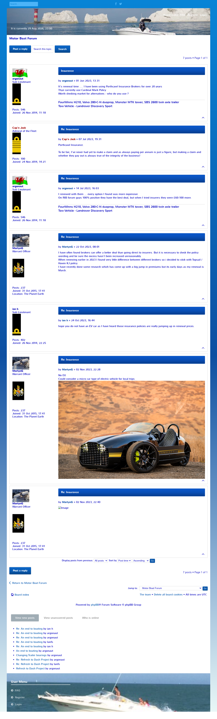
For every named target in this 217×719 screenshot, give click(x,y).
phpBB (95, 604)
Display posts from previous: (78, 560)
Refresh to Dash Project (30, 668)
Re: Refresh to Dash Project (32, 659)
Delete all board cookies (168, 594)
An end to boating (27, 651)
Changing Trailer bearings (31, 655)
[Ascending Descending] (143, 560)
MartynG (67, 247)
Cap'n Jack (68, 139)
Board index (22, 594)
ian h (65, 320)
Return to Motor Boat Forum (29, 583)
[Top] (203, 117)
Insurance (67, 71)
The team (145, 594)
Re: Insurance (70, 129)
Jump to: (133, 588)
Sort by (113, 560)
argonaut (67, 81)
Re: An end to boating (29, 628)
